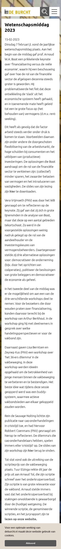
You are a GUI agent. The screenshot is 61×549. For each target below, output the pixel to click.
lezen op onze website (20, 519)
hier (12, 191)
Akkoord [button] (30, 543)
